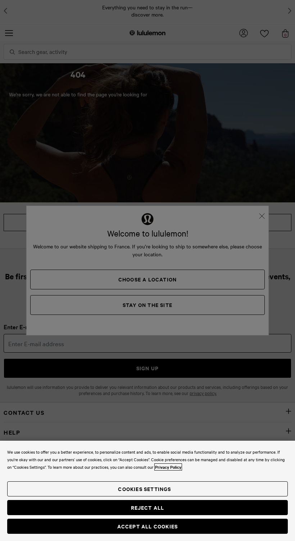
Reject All (147, 507)
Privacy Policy (168, 467)
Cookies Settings (144, 488)
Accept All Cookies (147, 526)
